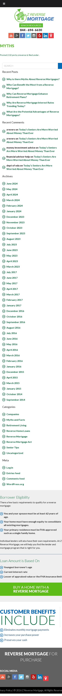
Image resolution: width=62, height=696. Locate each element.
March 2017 (13, 294)
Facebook (15, 676)
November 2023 (15, 222)
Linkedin (39, 676)
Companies (12, 414)
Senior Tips (12, 447)
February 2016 (14, 360)
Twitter (21, 676)
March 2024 (13, 200)
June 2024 (11, 183)
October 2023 (14, 227)
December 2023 (15, 216)
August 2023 (13, 238)
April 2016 (12, 349)
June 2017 (11, 277)
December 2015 (15, 371)
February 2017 (14, 299)
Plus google (8, 676)
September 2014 (15, 399)
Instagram (27, 676)
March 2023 (13, 266)
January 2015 (13, 388)
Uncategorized (14, 453)
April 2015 (12, 377)
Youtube (2, 676)
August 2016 (13, 327)
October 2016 (14, 316)
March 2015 (13, 383)
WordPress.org (15, 484)
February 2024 (14, 205)
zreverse (22, 55)
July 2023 (11, 244)
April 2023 (12, 261)
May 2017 (11, 283)
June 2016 (11, 338)
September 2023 (15, 233)
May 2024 (11, 189)
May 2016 (11, 344)
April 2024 (12, 194)
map (45, 678)
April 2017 (12, 288)
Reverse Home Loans (18, 430)
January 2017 (13, 305)
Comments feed (15, 478)
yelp (33, 676)
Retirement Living (16, 425)
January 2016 (13, 366)
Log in (9, 467)
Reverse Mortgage (16, 436)
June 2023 (11, 250)
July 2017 (11, 272)
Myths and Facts (15, 419)
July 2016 (11, 333)
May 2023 (11, 255)
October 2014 (14, 394)
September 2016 (15, 322)
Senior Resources (31, 25)
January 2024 (13, 211)
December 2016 (15, 310)
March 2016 (13, 355)
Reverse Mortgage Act (19, 441)
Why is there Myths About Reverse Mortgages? (33, 79)
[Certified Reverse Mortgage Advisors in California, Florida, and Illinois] (31, 15)
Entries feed (13, 473)
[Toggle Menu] (4, 3)
